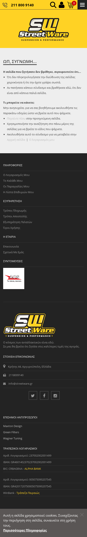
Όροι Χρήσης (11, 228)
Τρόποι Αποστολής (15, 216)
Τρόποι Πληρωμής (14, 210)
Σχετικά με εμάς (13, 252)
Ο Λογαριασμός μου (16, 175)
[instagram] (55, 395)
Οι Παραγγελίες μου (16, 186)
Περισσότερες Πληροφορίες (25, 530)
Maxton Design (12, 426)
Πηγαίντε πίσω (16, 118)
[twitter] (33, 395)
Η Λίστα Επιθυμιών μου (18, 192)
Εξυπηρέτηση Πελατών (17, 222)
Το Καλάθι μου (13, 181)
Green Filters (11, 432)
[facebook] (44, 395)
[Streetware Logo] (44, 29)
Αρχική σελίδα (16, 140)
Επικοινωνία (11, 246)
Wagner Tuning (12, 438)
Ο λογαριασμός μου (41, 140)
